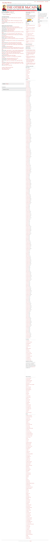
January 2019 (28, 197)
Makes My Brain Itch (28, 462)
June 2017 (27, 221)
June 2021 (27, 160)
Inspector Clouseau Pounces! (11, 28)
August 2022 (27, 142)
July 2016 (27, 235)
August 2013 (27, 280)
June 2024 (27, 114)
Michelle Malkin (28, 78)
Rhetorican (27, 403)
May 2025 (27, 100)
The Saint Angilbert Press (29, 521)
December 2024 (28, 106)
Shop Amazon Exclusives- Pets (6, 68)
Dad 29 (27, 438)
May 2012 (27, 299)
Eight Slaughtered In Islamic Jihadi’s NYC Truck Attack (14, 27)
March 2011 (27, 317)
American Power (28, 379)
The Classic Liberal (28, 512)
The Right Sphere (28, 520)
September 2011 (28, 309)
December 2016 (28, 229)
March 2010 (27, 332)
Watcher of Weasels (28, 531)
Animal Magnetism (28, 343)
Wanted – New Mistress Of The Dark (10, 37)
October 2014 (28, 262)
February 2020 (28, 180)
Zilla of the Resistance (28, 412)
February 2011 (28, 318)
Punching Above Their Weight (11, 55)
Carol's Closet (28, 425)
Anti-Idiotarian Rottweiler (29, 380)
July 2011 (27, 312)
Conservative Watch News (29, 433)
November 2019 (28, 184)
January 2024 (28, 120)
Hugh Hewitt (27, 75)
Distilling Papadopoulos (9, 46)
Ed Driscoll (27, 70)
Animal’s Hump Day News (11, 29)
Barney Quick (28, 383)
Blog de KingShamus (28, 389)
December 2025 (28, 91)
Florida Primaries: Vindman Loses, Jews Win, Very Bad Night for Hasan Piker (30, 39)
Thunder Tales (28, 525)
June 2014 (27, 267)
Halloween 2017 (6, 19)
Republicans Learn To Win (9, 36)
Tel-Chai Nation (28, 508)
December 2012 (28, 290)
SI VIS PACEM (28, 502)
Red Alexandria (28, 484)
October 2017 (28, 216)
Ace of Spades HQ (28, 69)
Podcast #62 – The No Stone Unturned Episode (12, 26)
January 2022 (28, 151)
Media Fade (27, 466)
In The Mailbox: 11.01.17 (8, 12)
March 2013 (27, 286)
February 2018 (28, 211)
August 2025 (27, 96)
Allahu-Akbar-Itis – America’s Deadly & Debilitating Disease (15, 50)
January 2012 (28, 304)
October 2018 (28, 201)
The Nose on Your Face (29, 517)
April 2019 (27, 193)
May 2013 (27, 284)
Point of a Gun (28, 480)
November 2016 (28, 230)
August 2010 (27, 326)
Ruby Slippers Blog (28, 497)
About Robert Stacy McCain (40, 1)
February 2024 (28, 119)
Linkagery (7, 83)
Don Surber (27, 344)
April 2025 (27, 101)
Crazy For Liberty (28, 437)
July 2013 (27, 281)
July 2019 (27, 189)
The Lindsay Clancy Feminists (29, 33)
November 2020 (28, 169)
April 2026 (27, 86)
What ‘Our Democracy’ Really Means (30, 27)
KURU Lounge (28, 460)
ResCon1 (27, 489)
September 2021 (28, 156)
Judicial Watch (28, 457)
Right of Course (28, 493)
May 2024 (27, 115)
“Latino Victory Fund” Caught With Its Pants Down (13, 52)
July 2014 (27, 266)
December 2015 (28, 244)
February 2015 (28, 257)
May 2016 (27, 238)
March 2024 (27, 118)
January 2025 (28, 105)
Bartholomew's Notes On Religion (30, 384)
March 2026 (27, 87)
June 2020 (27, 175)
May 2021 (27, 161)
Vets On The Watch (28, 530)
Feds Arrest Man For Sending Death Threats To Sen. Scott (15, 47)
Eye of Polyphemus (28, 447)
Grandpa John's (28, 451)
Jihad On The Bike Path (8, 65)
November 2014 (28, 261)
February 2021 (28, 165)
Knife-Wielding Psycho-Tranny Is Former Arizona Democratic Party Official (30, 61)
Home (35, 1)
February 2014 (28, 272)
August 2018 (27, 203)
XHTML (39, 26)
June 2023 (27, 129)
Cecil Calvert (27, 429)
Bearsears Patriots (28, 388)
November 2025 (28, 92)
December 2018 (28, 198)
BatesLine (27, 385)
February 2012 (28, 303)
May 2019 (27, 192)
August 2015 (27, 249)
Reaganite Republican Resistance (30, 483)
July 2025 (27, 97)
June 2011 (27, 313)
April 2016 (27, 239)
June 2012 (27, 298)
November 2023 (28, 123)
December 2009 (28, 336)
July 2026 (27, 82)
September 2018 (28, 202)
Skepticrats (27, 503)
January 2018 (28, 212)
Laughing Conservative (29, 461)
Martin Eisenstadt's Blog (29, 465)
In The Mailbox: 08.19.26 (29, 34)
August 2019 (27, 188)
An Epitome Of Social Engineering (12, 59)
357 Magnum (27, 340)
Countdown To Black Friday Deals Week (7, 67)
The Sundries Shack (28, 408)
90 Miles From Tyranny (29, 415)
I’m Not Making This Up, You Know (10, 40)
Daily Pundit (27, 393)
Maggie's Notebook (28, 348)
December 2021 (28, 152)
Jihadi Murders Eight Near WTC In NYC (12, 58)
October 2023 (28, 124)
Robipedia (27, 494)
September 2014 (28, 263)
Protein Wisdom (28, 402)
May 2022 (27, 146)
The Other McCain (6, 2)
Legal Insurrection (28, 397)
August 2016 (27, 234)
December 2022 (28, 137)
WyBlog (27, 535)
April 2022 (27, 147)
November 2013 (28, 276)
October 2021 (28, 155)
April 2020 (27, 178)
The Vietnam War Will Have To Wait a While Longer (14, 33)
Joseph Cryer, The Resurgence (10, 60)
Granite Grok (27, 452)
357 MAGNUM (27, 14)
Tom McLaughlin (28, 526)
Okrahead (27, 475)
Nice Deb (27, 471)
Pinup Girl (27, 479)
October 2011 (27, 308)
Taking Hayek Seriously (29, 507)
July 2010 (27, 327)
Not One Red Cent (28, 474)
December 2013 (28, 275)
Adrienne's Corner (28, 419)
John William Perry (28, 456)
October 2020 (28, 170)
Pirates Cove (27, 349)
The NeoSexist (28, 516)
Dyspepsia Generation (29, 442)
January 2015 (28, 258)
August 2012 (27, 295)
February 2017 (28, 226)
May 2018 (27, 207)
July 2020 (27, 174)
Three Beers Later (28, 358)
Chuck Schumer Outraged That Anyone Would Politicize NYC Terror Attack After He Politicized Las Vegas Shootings (12, 43)
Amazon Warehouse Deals (5, 69)
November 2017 (28, 215)
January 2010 (28, 335)
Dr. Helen (27, 394)
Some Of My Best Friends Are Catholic (11, 34)
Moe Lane (27, 398)
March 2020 (27, 179)
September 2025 (28, 95)
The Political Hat (28, 357)
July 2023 (27, 128)
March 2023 (27, 133)
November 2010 (28, 322)
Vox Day (27, 411)
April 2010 (27, 331)
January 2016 (28, 243)
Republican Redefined (28, 488)
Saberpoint (27, 498)
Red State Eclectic (28, 485)
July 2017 (27, 220)
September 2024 (28, 110)
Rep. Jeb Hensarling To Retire (10, 30)
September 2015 (28, 248)
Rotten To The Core (28, 352)
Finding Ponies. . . (28, 448)
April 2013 (27, 285)
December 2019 (28, 183)
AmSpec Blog (27, 420)
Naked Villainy (28, 470)
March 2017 (27, 225)
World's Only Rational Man (29, 534)
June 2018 (27, 206)
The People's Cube (28, 407)
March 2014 (27, 271)
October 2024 (28, 109)
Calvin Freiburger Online (29, 424)
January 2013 (28, 289)
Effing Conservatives (28, 443)
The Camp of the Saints (29, 353)
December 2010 (28, 321)
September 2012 (28, 294)
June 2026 (27, 83)
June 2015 (27, 252)
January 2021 (28, 166)
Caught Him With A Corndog (29, 428)
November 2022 (28, 138)
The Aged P (27, 511)
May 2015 (27, 253)
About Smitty (46, 1)
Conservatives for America (29, 434)
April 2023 (27, 132)
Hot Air (27, 74)
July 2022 (27, 143)
